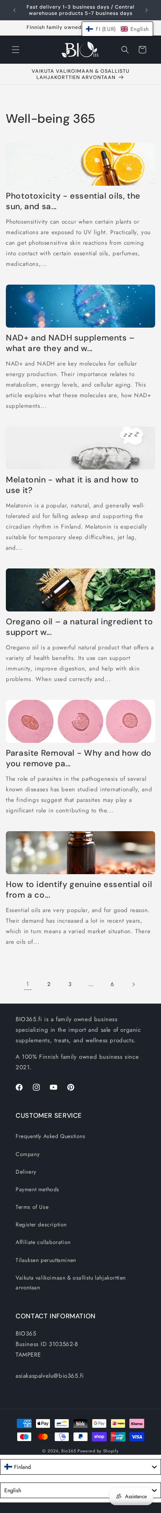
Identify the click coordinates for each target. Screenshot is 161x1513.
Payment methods (37, 1189)
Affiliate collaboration (43, 1242)
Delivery (26, 1172)
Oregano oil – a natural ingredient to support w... (79, 627)
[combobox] (80, 1467)
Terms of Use (32, 1207)
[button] (15, 49)
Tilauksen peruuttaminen (46, 1260)
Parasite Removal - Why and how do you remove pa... (79, 758)
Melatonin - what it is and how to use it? (72, 485)
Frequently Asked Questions (51, 1136)
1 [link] (27, 984)
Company (27, 1154)
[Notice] (146, 10)
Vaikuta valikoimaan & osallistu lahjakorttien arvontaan (71, 1282)
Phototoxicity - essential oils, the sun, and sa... (73, 201)
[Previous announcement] (14, 10)
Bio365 (68, 1451)
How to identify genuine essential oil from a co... (79, 889)
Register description (41, 1224)
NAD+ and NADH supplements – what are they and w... (70, 343)
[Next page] (133, 984)
